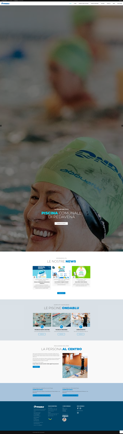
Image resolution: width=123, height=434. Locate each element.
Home (70, 3)
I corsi (75, 3)
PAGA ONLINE (119, 3)
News (114, 3)
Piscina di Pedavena (94, 3)
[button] (1, 217)
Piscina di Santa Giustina (83, 3)
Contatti (109, 3)
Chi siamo (102, 3)
